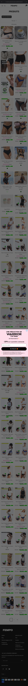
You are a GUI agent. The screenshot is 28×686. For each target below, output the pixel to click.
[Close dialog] (27, 330)
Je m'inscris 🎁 (14, 348)
